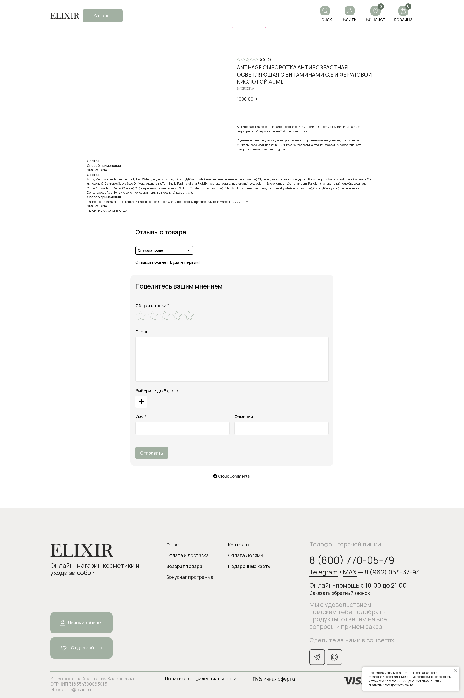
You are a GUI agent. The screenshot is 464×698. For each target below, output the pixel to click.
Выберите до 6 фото (156, 390)
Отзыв (142, 331)
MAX (350, 571)
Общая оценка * (152, 305)
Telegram (323, 571)
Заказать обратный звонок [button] (340, 593)
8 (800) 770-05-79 (351, 560)
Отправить (151, 453)
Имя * (140, 417)
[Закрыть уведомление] (455, 670)
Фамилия (243, 417)
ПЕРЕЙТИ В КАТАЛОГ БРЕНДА (107, 211)
